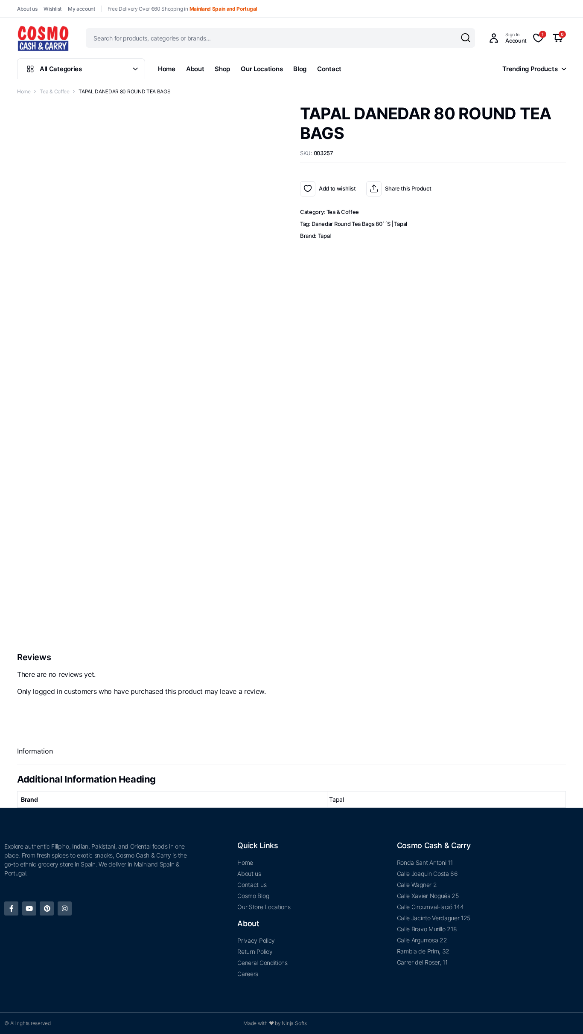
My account (81, 9)
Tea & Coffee (54, 91)
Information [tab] (34, 751)
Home (166, 69)
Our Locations (262, 69)
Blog (299, 69)
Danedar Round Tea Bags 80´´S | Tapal (359, 223)
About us (27, 9)
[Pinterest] (47, 908)
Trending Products (529, 69)
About (195, 69)
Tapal (324, 235)
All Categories (61, 69)
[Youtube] (29, 908)
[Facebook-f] (11, 908)
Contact (329, 69)
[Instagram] (65, 908)
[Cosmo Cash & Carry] (43, 38)
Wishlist (52, 9)
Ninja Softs (294, 1023)
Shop (222, 69)
